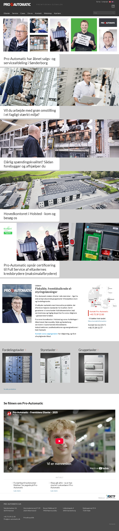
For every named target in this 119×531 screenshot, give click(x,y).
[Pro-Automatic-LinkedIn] (113, 6)
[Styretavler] (55, 367)
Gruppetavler (88, 350)
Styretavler (48, 350)
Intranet (112, 524)
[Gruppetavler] (93, 367)
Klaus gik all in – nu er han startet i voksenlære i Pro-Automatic (62, 485)
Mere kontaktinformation (97, 321)
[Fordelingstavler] (17, 367)
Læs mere (17, 491)
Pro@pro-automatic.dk (12, 519)
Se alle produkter (10, 389)
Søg (113, 12)
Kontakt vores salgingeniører (46, 334)
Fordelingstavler (13, 350)
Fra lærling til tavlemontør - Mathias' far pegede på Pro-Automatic (26, 485)
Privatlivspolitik (28, 518)
